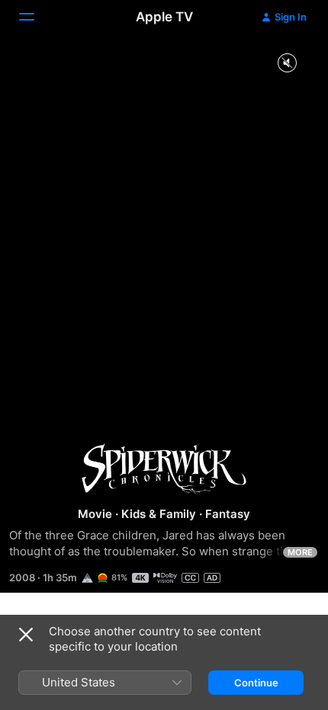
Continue (256, 682)
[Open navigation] (36, 17)
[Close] (26, 634)
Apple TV (164, 16)
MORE (300, 552)
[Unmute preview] (286, 63)
